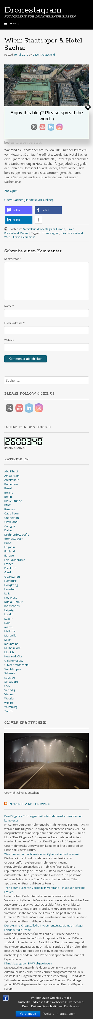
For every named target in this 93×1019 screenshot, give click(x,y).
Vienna (24, 233)
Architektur (29, 229)
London (9, 614)
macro (8, 627)
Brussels (10, 509)
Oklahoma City (13, 661)
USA (7, 686)
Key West (10, 597)
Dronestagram (33, 10)
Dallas (8, 530)
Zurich (8, 711)
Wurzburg (10, 707)
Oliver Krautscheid (43, 54)
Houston (10, 589)
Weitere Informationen (59, 1013)
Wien (7, 237)
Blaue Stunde (13, 501)
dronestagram (46, 229)
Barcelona (11, 484)
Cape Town (11, 513)
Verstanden (28, 1013)
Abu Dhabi (11, 471)
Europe (60, 229)
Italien (8, 593)
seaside (9, 677)
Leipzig (8, 610)
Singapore (11, 682)
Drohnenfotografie (16, 534)
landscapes (12, 606)
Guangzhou (12, 576)
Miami (8, 639)
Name (9, 306)
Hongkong (11, 585)
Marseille (10, 635)
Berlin (8, 497)
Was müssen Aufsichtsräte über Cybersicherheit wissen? (41, 854)
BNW (7, 505)
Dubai (8, 543)
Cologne (9, 526)
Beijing (8, 492)
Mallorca (10, 631)
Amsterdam (11, 476)
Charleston (11, 518)
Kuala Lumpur (13, 602)
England (9, 551)
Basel (8, 488)
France (8, 564)
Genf (7, 572)
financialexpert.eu (29, 804)
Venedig (9, 690)
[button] (18, 210)
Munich (9, 652)
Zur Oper (10, 191)
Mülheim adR (12, 648)
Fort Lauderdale (14, 560)
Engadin (9, 547)
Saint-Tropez (12, 669)
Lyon (7, 623)
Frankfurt (10, 568)
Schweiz (9, 673)
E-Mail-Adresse (14, 323)
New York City (13, 656)
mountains (11, 644)
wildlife (9, 703)
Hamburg (10, 581)
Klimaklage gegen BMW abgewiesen (28, 963)
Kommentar (12, 259)
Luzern (8, 619)
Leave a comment (24, 237)
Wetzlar (9, 698)
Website (9, 340)
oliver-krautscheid (72, 233)
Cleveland (11, 522)
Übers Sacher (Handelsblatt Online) (28, 200)
